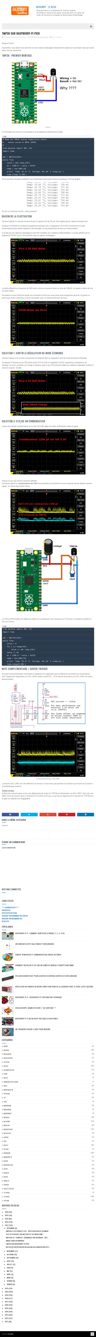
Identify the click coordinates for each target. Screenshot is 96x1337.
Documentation (9, 1070)
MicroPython (8, 1129)
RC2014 (6, 1161)
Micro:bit (7, 1125)
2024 (7, 1218)
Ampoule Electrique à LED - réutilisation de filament (27, 1231)
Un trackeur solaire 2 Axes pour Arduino (32, 1029)
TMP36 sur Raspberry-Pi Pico (17, 1244)
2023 (7, 1222)
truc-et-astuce (9, 1189)
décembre (11, 1228)
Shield (6, 1177)
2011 (7, 1321)
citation (6, 1062)
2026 (7, 1212)
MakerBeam (7, 1106)
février (10, 1281)
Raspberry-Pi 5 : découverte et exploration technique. (38, 997)
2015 (7, 1308)
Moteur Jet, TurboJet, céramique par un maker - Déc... (27, 1237)
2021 (7, 1288)
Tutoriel (58, 37)
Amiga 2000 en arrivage (15, 1240)
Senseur (6, 1173)
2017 (7, 1301)
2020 (7, 1291)
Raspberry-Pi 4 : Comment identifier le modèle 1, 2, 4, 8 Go (40, 933)
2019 (7, 1295)
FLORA (5, 1074)
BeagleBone (7, 1054)
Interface (7, 1094)
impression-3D (8, 1090)
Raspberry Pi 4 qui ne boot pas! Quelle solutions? (36, 1018)
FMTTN (6, 1078)
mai (8, 1271)
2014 (7, 1311)
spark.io (6, 1181)
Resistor (5, 921)
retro (6, 1169)
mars (9, 1277)
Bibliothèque (8, 1058)
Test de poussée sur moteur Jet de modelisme (24, 1234)
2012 (7, 1318)
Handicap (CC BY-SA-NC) (11, 1082)
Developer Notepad (9, 913)
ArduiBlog (6, 910)
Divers (6, 1066)
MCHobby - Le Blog (46, 7)
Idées (5, 1086)
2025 (7, 1215)
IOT (5, 1098)
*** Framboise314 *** (10, 907)
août (9, 1261)
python (6, 1149)
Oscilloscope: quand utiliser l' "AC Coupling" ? (35, 1008)
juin (8, 1267)
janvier (10, 1284)
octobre (10, 1254)
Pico (53, 37)
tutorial (7, 1193)
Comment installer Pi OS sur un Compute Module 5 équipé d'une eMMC (44, 965)
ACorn (6, 1046)
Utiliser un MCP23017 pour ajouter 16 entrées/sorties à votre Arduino (46, 976)
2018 (7, 1298)
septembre (11, 1257)
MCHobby (10, 1334)
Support (6, 1185)
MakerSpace (7, 1110)
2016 (7, 1305)
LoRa (5, 1102)
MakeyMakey (8, 1113)
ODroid (6, 1137)
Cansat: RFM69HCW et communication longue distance (38, 954)
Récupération (8, 1165)
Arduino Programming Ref (12, 918)
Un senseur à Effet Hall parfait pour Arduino (34, 944)
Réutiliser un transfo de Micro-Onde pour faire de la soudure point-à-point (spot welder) (54, 986)
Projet (6, 1145)
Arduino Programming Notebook (15, 915)
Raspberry (7, 1153)
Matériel (6, 1117)
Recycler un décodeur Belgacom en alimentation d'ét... (28, 1247)
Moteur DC (7, 1133)
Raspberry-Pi (8, 1157)
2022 (7, 1225)
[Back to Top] (92, 1334)
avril (9, 1274)
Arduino (6, 1050)
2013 (7, 1315)
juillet (10, 1264)
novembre (11, 1251)
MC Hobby (7, 1121)
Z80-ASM (6, 1201)
